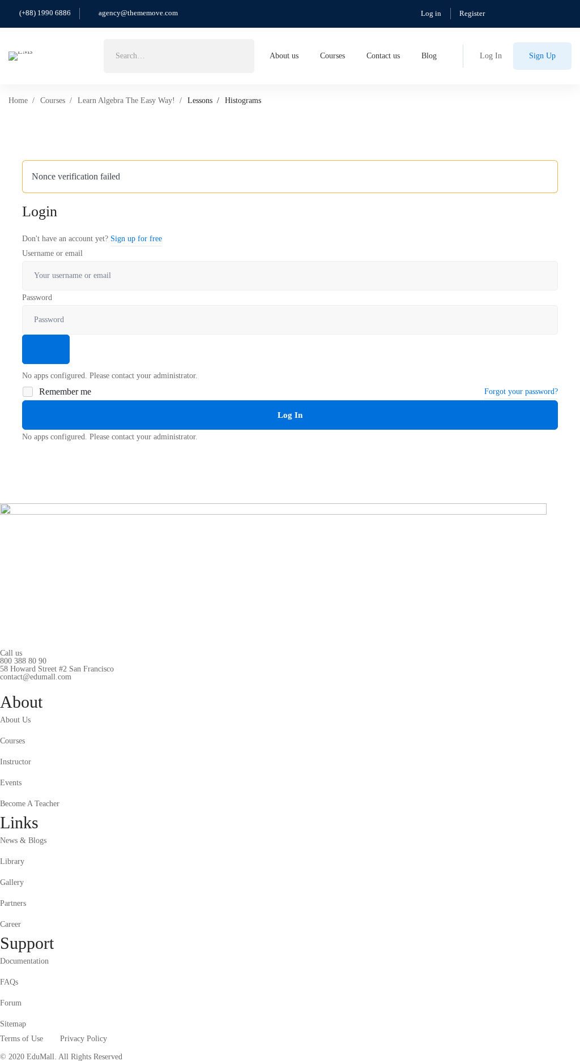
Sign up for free (136, 238)
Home (18, 100)
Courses (52, 100)
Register (472, 13)
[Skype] (35, 686)
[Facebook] (17, 686)
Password (37, 297)
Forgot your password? (521, 391)
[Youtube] (52, 686)
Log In (290, 415)
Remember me (64, 391)
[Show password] (46, 349)
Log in (431, 13)
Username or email (52, 253)
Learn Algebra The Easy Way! (126, 100)
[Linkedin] (70, 686)
